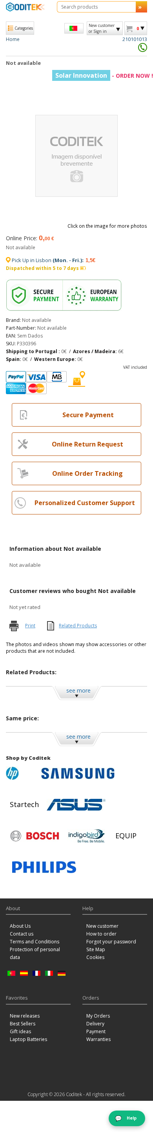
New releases (25, 1016)
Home (13, 39)
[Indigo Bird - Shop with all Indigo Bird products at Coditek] (86, 836)
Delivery (95, 1023)
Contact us (21, 933)
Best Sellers (22, 1023)
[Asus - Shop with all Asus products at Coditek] (76, 804)
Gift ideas (20, 1031)
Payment (96, 1031)
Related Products (78, 625)
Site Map (95, 949)
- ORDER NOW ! (104, 75)
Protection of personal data (35, 953)
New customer (102, 926)
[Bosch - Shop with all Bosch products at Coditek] (34, 836)
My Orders (98, 1016)
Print (30, 625)
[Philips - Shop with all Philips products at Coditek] (44, 867)
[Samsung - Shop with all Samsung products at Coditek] (78, 773)
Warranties (98, 1039)
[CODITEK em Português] (74, 28)
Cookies (95, 957)
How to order (101, 933)
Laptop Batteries (28, 1039)
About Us (20, 926)
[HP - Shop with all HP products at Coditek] (21, 773)
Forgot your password (111, 941)
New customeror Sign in (102, 28)
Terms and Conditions (34, 941)
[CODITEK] (25, 7)
